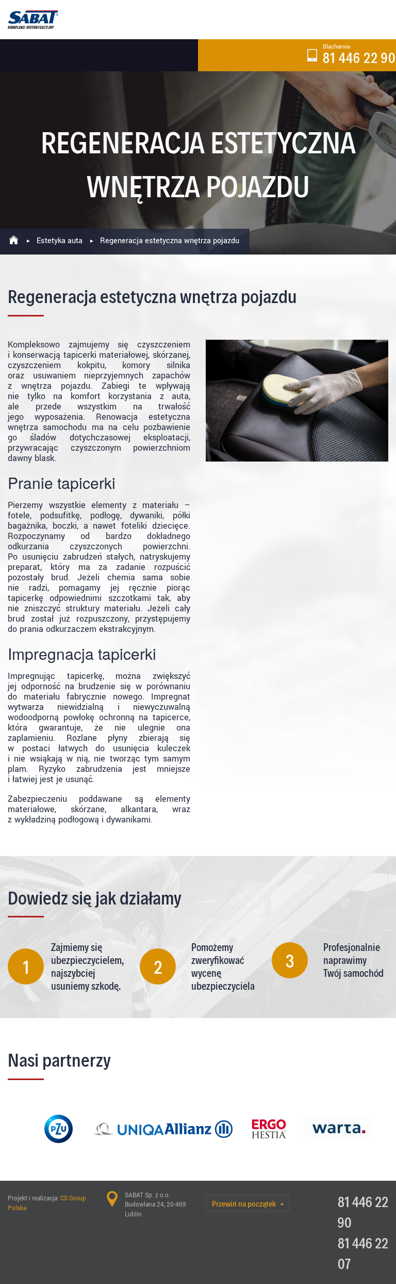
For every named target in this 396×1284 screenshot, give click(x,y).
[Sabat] (33, 19)
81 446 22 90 (359, 57)
